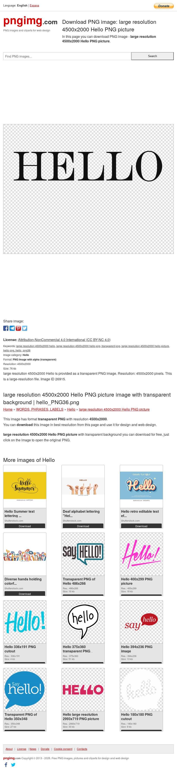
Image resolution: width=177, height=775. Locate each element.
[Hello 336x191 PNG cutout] (25, 621)
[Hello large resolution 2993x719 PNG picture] (83, 690)
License (21, 749)
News (33, 749)
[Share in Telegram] (12, 328)
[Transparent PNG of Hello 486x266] (83, 554)
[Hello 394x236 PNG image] (141, 622)
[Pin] (18, 328)
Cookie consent (63, 749)
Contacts (82, 749)
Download (25, 526)
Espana (34, 5)
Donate (45, 749)
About (9, 749)
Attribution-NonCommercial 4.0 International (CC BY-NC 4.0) (64, 339)
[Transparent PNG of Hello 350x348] (25, 689)
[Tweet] (24, 328)
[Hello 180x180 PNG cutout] (141, 689)
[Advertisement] (88, 94)
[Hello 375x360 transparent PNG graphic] (83, 621)
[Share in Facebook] (5, 328)
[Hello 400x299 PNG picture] (141, 554)
